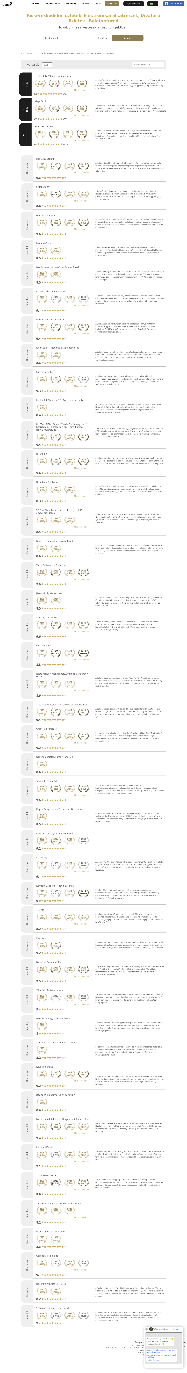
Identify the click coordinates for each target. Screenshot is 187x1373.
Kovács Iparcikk (44, 1066)
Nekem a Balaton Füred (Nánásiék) (54, 756)
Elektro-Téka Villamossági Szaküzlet (53, 75)
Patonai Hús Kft (44, 1147)
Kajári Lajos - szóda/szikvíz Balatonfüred (57, 347)
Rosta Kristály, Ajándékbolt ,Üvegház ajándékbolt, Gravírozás (62, 675)
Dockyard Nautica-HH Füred (51, 1283)
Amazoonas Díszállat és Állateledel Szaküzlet (60, 1042)
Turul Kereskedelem (29, 53)
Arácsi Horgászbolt (46, 214)
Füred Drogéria (44, 645)
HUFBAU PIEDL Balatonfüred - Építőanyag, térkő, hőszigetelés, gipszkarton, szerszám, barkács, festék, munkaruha (62, 427)
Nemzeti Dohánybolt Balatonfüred (54, 541)
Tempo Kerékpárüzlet (47, 781)
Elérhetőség (71, 3)
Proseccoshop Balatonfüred (51, 291)
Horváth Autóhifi (45, 158)
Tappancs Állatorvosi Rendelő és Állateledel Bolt (62, 704)
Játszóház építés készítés (49, 593)
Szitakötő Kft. (43, 186)
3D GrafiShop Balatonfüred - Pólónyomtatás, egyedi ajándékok (60, 511)
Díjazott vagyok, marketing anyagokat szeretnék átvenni (161, 1351)
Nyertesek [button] (35, 3)
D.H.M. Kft (41, 453)
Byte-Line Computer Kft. (49, 962)
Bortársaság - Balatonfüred (50, 319)
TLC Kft (40, 909)
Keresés (127, 38)
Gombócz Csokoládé (47, 1255)
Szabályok (85, 3)
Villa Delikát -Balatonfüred (50, 990)
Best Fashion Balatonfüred (50, 1231)
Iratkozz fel (112, 3)
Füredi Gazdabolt (45, 371)
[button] (153, 3)
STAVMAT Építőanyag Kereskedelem (55, 1308)
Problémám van (153, 1360)
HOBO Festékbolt (44, 126)
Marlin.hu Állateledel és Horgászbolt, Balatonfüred (63, 1119)
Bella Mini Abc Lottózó (48, 481)
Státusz (98, 3)
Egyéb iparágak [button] (132, 3)
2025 (46, 64)
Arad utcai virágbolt (46, 617)
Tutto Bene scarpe (46, 1175)
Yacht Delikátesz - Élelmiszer (51, 565)
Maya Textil (41, 101)
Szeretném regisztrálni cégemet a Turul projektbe (161, 1356)
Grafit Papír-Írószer (46, 728)
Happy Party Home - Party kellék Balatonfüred (60, 809)
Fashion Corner (44, 243)
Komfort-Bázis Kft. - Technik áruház (55, 885)
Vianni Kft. (41, 857)
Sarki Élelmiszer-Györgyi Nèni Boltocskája (58, 1203)
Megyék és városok (53, 3)
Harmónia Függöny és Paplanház (53, 1018)
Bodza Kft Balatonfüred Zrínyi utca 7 (55, 1094)
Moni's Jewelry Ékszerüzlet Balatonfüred (57, 267)
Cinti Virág (41, 938)
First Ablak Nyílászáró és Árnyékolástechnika (60, 400)
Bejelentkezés (175, 3)
